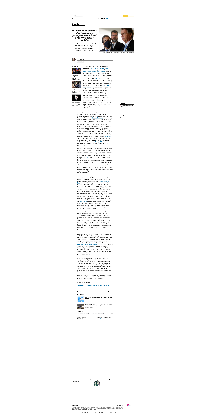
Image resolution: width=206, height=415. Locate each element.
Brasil (78, 313)
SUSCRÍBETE (125, 15)
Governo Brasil (88, 313)
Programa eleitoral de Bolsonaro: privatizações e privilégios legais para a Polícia (127, 116)
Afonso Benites (87, 307)
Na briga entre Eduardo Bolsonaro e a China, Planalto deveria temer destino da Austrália (76, 91)
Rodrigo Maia (98, 142)
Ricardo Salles (83, 201)
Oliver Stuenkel (81, 58)
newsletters (75, 379)
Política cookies (86, 412)
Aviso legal (82, 412)
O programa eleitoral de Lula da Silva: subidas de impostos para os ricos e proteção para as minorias (127, 111)
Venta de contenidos (77, 412)
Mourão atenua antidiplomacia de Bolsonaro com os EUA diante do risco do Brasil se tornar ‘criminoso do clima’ (76, 77)
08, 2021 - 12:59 (80, 59)
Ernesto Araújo (100, 78)
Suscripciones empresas (107, 412)
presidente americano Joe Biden (99, 68)
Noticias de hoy (116, 412)
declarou (85, 157)
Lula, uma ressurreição (126, 108)
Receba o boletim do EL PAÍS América (85, 291)
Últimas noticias (123, 103)
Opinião (75, 24)
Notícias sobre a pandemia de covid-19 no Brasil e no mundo (98, 298)
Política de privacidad (92, 412)
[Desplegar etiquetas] (112, 313)
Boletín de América (76, 381)
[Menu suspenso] (73, 18)
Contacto (73, 412)
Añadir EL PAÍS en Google (108, 62)
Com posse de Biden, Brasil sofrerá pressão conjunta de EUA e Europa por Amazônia (98, 305)
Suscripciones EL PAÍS (100, 412)
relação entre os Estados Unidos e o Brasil (94, 71)
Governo (96, 313)
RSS (111, 412)
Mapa (96, 412)
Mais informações (80, 318)
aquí (100, 318)
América (92, 313)
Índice (113, 412)
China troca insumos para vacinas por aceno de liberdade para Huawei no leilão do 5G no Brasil (76, 104)
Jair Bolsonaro (82, 313)
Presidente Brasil (101, 313)
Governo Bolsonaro (82, 28)
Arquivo (95, 379)
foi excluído (108, 136)
